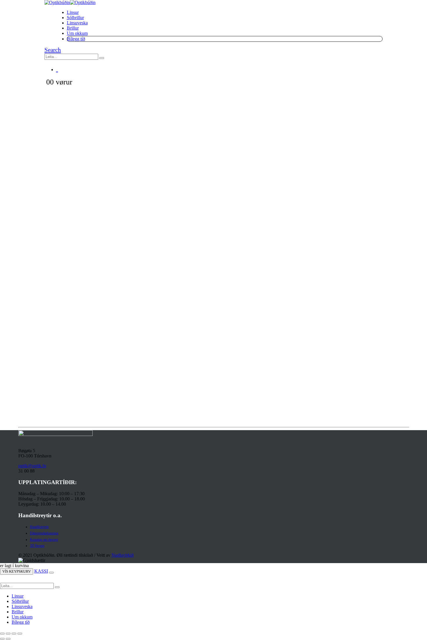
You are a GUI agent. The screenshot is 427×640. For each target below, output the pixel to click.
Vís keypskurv (16, 571)
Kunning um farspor (44, 540)
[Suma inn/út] (2, 633)
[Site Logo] (70, 2)
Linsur (73, 12)
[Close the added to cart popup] (51, 573)
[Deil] (14, 633)
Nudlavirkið (123, 555)
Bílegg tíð (76, 38)
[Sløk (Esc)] (19, 633)
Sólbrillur (75, 17)
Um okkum (77, 33)
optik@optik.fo (32, 465)
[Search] (101, 58)
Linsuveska (77, 22)
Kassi (41, 571)
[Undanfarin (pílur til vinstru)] (2, 639)
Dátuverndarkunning (44, 533)
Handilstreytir (39, 527)
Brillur (73, 28)
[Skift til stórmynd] (8, 633)
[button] (52, 49)
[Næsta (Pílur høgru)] (8, 639)
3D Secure (37, 546)
